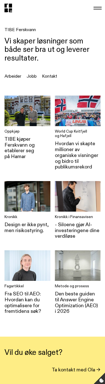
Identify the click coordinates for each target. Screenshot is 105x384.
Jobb (32, 76)
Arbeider (12, 76)
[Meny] (97, 7)
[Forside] (8, 8)
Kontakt (49, 76)
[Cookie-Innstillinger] (99, 378)
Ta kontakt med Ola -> (76, 370)
